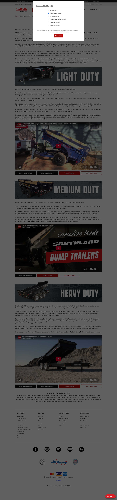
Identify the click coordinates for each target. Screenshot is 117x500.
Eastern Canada (55, 22)
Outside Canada (55, 25)
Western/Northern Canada (58, 19)
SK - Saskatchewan (56, 13)
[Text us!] (110, 496)
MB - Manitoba (54, 16)
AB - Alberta (53, 10)
